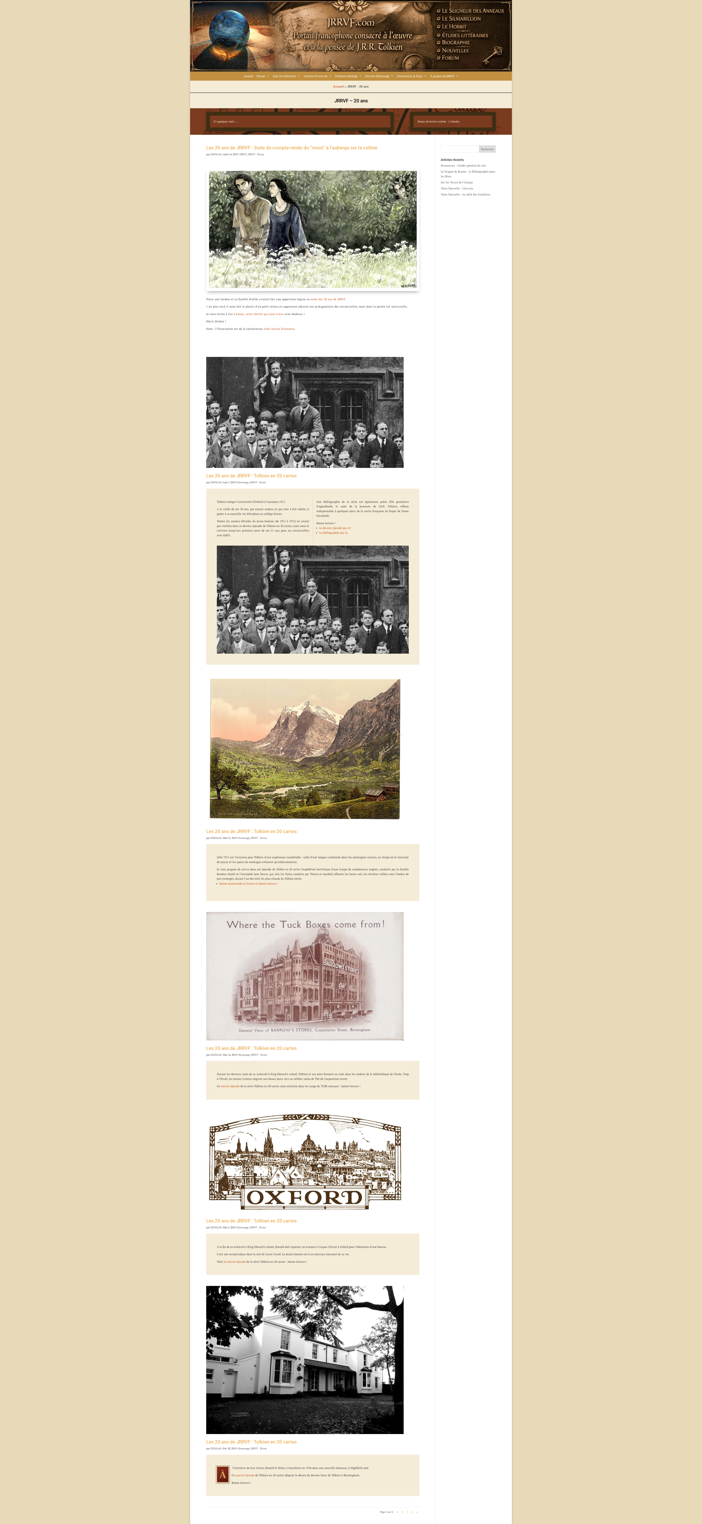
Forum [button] (261, 76)
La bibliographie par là (333, 532)
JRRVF (243, 154)
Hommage (243, 482)
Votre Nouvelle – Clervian (457, 188)
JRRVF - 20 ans (256, 154)
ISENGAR (215, 154)
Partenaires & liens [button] (409, 76)
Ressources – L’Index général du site (463, 165)
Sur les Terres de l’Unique (457, 182)
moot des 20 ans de (327, 299)
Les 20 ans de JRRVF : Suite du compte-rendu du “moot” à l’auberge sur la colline (291, 147)
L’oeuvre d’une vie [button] (315, 76)
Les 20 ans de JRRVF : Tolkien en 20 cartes (251, 476)
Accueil (248, 76)
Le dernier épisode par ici (335, 528)
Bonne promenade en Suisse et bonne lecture (248, 883)
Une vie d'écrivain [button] (284, 76)
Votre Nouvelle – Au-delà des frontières (465, 194)
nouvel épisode (230, 1086)
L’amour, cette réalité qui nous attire (259, 314)
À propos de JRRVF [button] (442, 76)
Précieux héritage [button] (346, 76)
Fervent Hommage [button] (377, 76)
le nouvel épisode (235, 1261)
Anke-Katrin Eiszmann (278, 329)
